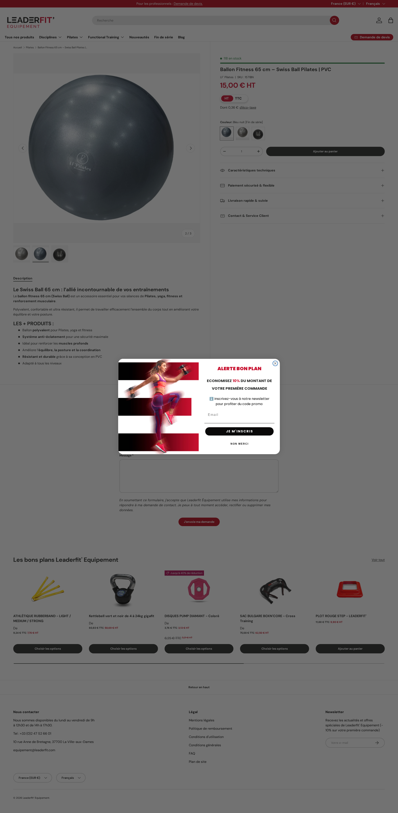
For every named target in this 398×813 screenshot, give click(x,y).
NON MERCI (240, 443)
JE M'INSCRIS (239, 431)
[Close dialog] (275, 363)
